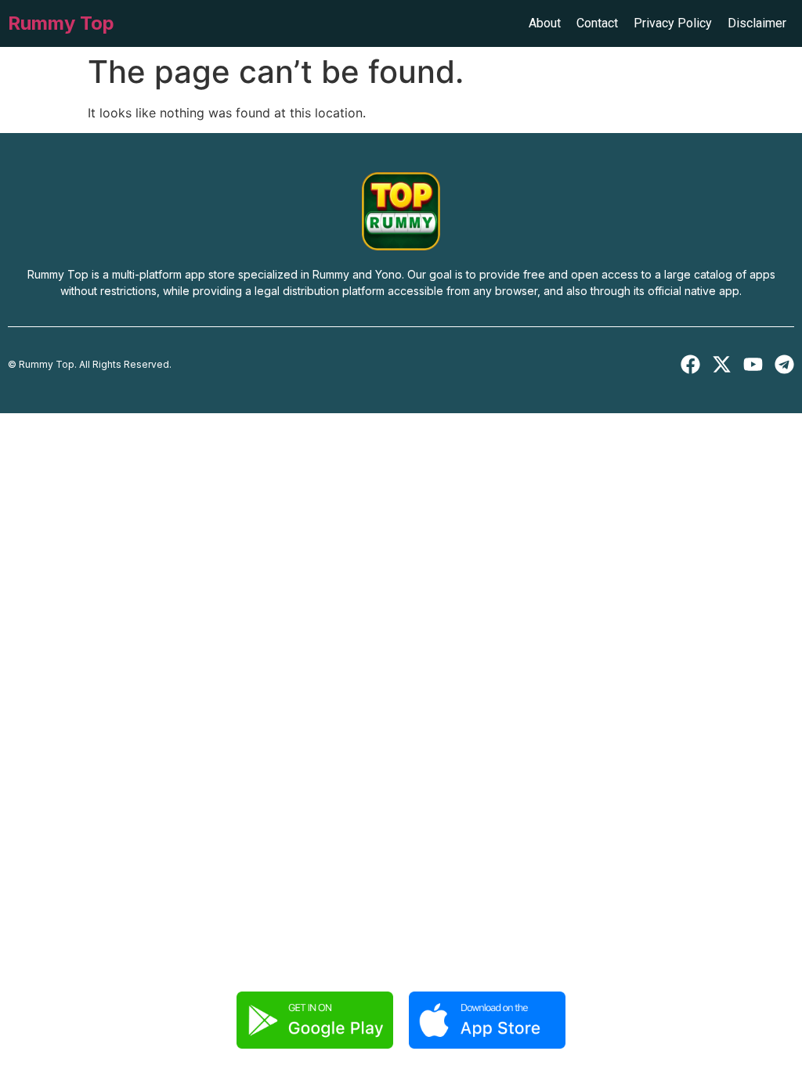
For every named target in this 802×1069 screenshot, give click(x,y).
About (545, 23)
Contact (597, 23)
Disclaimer (757, 23)
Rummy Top (61, 23)
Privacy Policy (673, 23)
